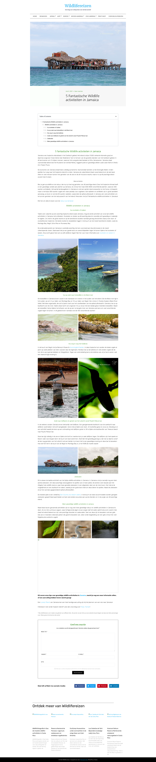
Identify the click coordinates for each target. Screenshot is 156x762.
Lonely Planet (45, 602)
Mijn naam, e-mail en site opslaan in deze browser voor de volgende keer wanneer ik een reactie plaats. (78, 668)
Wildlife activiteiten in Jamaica (53, 125)
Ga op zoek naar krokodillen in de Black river (59, 130)
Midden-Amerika (77, 16)
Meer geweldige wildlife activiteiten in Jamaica (60, 141)
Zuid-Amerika (90, 16)
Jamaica (83, 595)
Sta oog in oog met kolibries (55, 133)
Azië (58, 16)
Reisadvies (43, 16)
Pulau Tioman (85, 607)
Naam (43, 654)
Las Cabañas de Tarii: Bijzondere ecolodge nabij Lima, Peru (96, 731)
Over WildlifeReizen (116, 16)
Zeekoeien (50, 138)
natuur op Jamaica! (66, 201)
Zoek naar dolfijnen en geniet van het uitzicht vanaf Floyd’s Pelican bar (67, 136)
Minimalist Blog (84, 759)
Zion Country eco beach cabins (70, 495)
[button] (116, 116)
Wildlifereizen (78, 5)
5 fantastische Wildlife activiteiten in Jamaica (55, 122)
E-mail (81, 654)
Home (35, 16)
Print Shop (102, 16)
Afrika (52, 16)
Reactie (44, 631)
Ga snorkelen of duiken (53, 127)
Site (42, 662)
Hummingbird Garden (77, 347)
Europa (65, 16)
